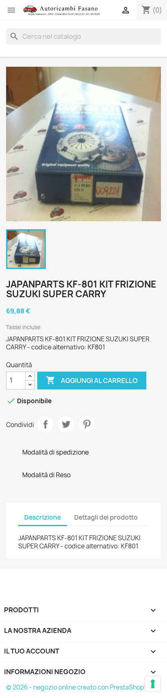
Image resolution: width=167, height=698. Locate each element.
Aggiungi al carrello (92, 380)
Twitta (66, 424)
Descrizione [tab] (42, 517)
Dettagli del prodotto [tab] (106, 517)
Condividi (45, 424)
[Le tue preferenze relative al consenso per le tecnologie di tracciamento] (153, 684)
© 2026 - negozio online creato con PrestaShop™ (78, 687)
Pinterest (87, 424)
